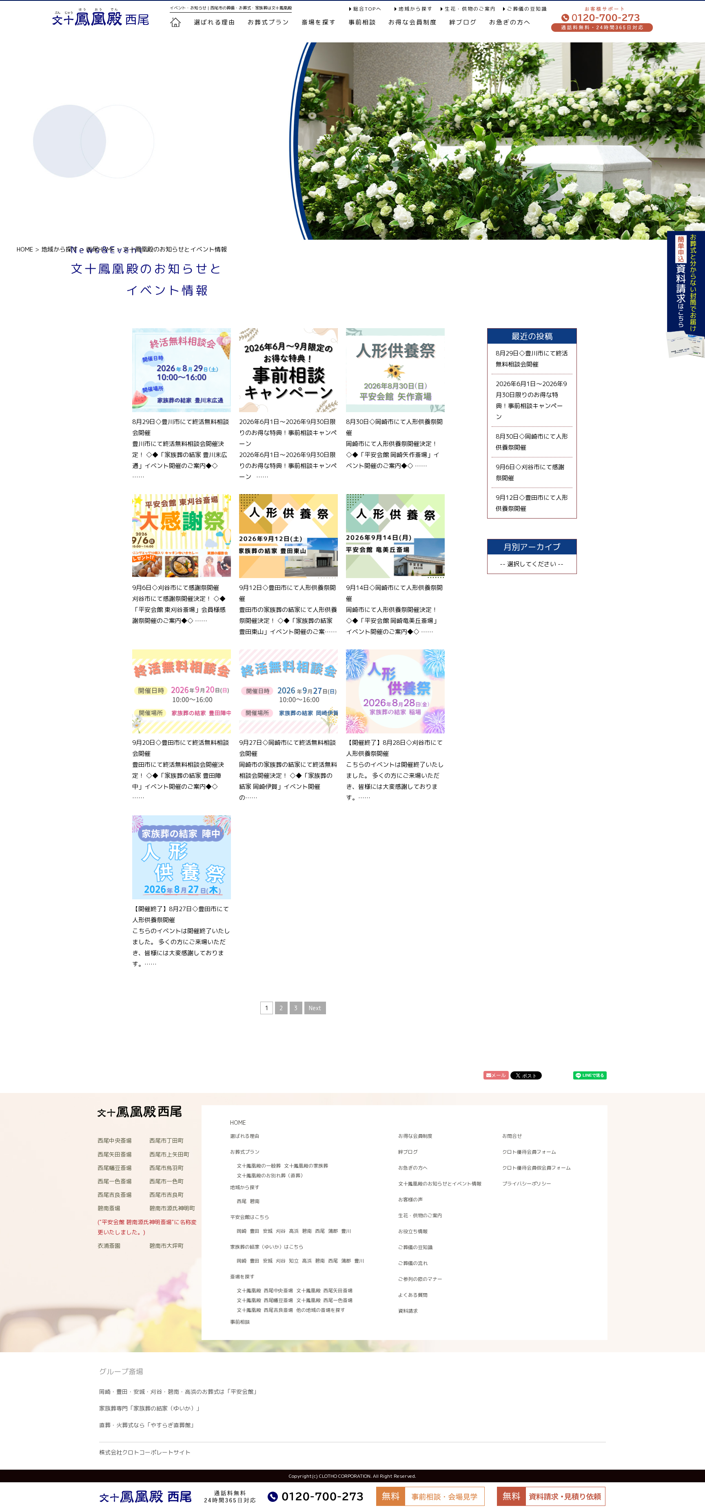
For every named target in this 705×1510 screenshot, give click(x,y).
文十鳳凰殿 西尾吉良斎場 (265, 1310)
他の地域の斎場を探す (320, 1310)
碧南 (254, 1201)
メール (498, 1075)
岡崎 (241, 1230)
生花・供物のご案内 (470, 8)
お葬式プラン (244, 1151)
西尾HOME (100, 249)
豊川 (346, 1230)
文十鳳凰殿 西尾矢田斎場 (324, 1290)
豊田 (254, 1230)
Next (315, 1008)
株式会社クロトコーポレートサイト (145, 1452)
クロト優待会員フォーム (529, 1151)
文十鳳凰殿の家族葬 (306, 1165)
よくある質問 (413, 1294)
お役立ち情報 (413, 1231)
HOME (25, 249)
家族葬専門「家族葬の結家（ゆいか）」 (150, 1408)
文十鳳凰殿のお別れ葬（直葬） (271, 1175)
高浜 (294, 1230)
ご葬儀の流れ (413, 1263)
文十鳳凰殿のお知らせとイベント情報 (439, 1183)
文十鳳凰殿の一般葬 (259, 1165)
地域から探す (416, 8)
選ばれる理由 (214, 22)
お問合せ (512, 1135)
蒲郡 (333, 1230)
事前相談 (362, 22)
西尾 (241, 1201)
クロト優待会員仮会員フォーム (536, 1167)
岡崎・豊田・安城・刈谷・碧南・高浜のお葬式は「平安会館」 (179, 1391)
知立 (294, 1260)
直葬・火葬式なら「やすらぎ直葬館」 (147, 1425)
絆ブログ (463, 22)
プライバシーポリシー (526, 1183)
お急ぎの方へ (510, 22)
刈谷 (281, 1230)
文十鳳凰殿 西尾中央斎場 (265, 1290)
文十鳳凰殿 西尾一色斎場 (324, 1300)
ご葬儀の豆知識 (527, 8)
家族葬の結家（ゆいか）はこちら (267, 1246)
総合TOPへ (367, 8)
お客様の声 (410, 1199)
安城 (268, 1230)
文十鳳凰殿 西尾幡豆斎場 (265, 1300)
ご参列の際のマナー (420, 1279)
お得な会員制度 (412, 22)
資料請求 (408, 1310)
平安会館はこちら (249, 1217)
